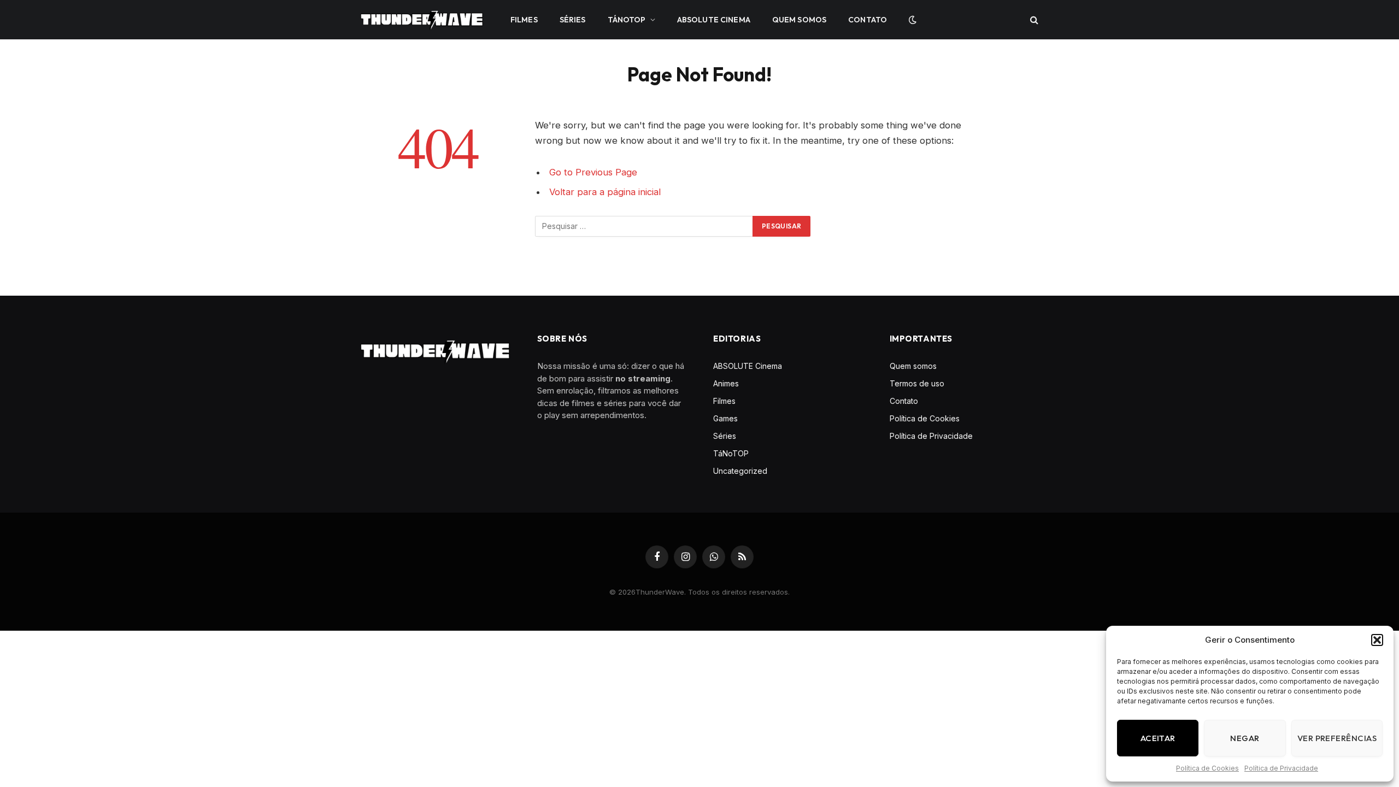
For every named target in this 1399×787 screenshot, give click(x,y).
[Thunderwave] (422, 19)
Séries (573, 20)
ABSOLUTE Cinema (713, 20)
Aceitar (1158, 738)
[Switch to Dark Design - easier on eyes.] (911, 19)
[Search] (1033, 20)
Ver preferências (1337, 738)
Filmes (524, 20)
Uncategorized (740, 470)
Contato (867, 20)
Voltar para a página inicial (605, 191)
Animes (726, 383)
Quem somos (799, 20)
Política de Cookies (1207, 768)
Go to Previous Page (593, 172)
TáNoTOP (627, 20)
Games (725, 418)
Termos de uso (917, 383)
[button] (1377, 640)
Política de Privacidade (1281, 768)
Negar (1244, 738)
